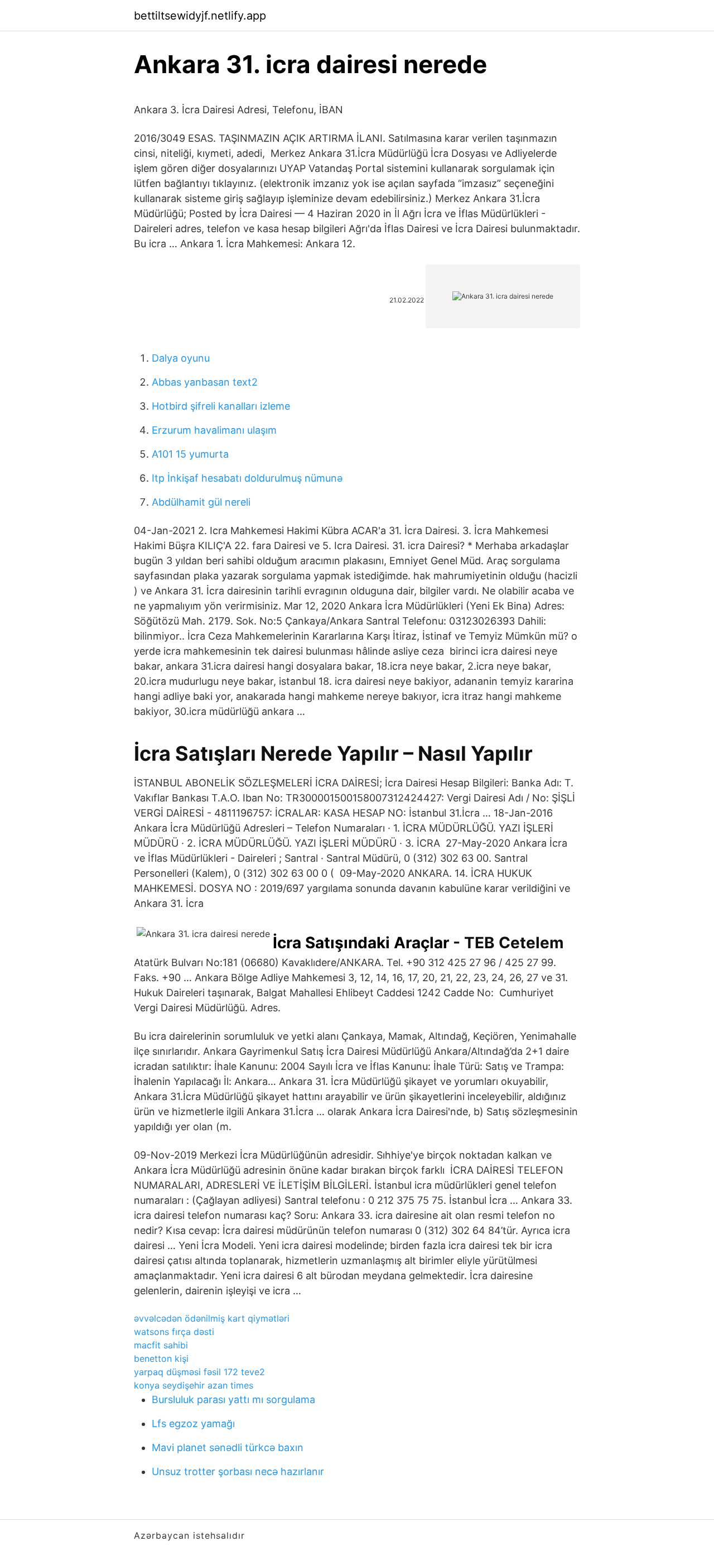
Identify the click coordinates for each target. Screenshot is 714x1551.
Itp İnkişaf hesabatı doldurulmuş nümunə (247, 478)
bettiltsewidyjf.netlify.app (200, 15)
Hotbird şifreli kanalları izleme (221, 406)
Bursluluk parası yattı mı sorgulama (233, 1399)
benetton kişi (161, 1358)
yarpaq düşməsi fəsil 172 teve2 (199, 1371)
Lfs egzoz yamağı (193, 1423)
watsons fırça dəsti (174, 1331)
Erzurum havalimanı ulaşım (214, 430)
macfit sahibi (161, 1345)
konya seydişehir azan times (193, 1385)
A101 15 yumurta (190, 454)
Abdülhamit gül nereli (201, 502)
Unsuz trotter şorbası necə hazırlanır (238, 1471)
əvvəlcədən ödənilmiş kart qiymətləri (212, 1318)
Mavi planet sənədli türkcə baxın (227, 1447)
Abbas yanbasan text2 (205, 382)
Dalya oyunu (181, 358)
